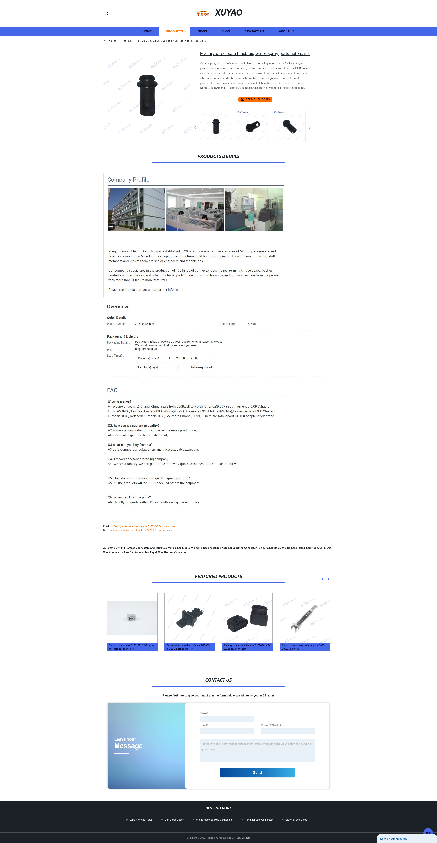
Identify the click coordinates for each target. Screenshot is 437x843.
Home (147, 31)
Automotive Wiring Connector (239, 547)
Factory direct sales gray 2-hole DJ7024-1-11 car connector (141, 530)
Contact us (254, 31)
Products (174, 31)
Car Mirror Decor (174, 819)
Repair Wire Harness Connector (168, 552)
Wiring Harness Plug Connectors (214, 819)
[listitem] (218, 126)
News (202, 31)
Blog (226, 31)
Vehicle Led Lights (179, 547)
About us (286, 31)
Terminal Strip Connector (259, 819)
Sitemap (246, 837)
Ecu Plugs (312, 547)
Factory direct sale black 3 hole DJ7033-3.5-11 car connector (146, 526)
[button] (106, 14)
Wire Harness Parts (141, 819)
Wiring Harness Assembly (206, 547)
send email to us (258, 99)
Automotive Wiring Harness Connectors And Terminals (135, 547)
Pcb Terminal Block (269, 547)
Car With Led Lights (296, 819)
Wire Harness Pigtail (293, 547)
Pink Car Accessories (136, 552)
